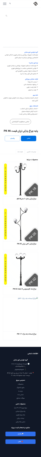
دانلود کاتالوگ (20, 387)
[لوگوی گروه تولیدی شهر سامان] (24, 4)
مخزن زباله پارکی (20, 422)
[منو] (5, 4)
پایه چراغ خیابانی (20, 411)
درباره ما (20, 391)
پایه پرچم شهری (20, 415)
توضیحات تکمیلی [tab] (31, 152)
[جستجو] (10, 4)
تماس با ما (21, 394)
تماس (28, 138)
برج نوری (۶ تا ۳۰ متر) (20, 408)
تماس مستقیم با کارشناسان (20, 121)
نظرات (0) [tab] (20, 152)
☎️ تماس (20, 441)
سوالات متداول (20, 398)
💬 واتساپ (20, 434)
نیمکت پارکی (20, 418)
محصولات (20, 384)
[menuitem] (10, 4)
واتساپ (12, 138)
